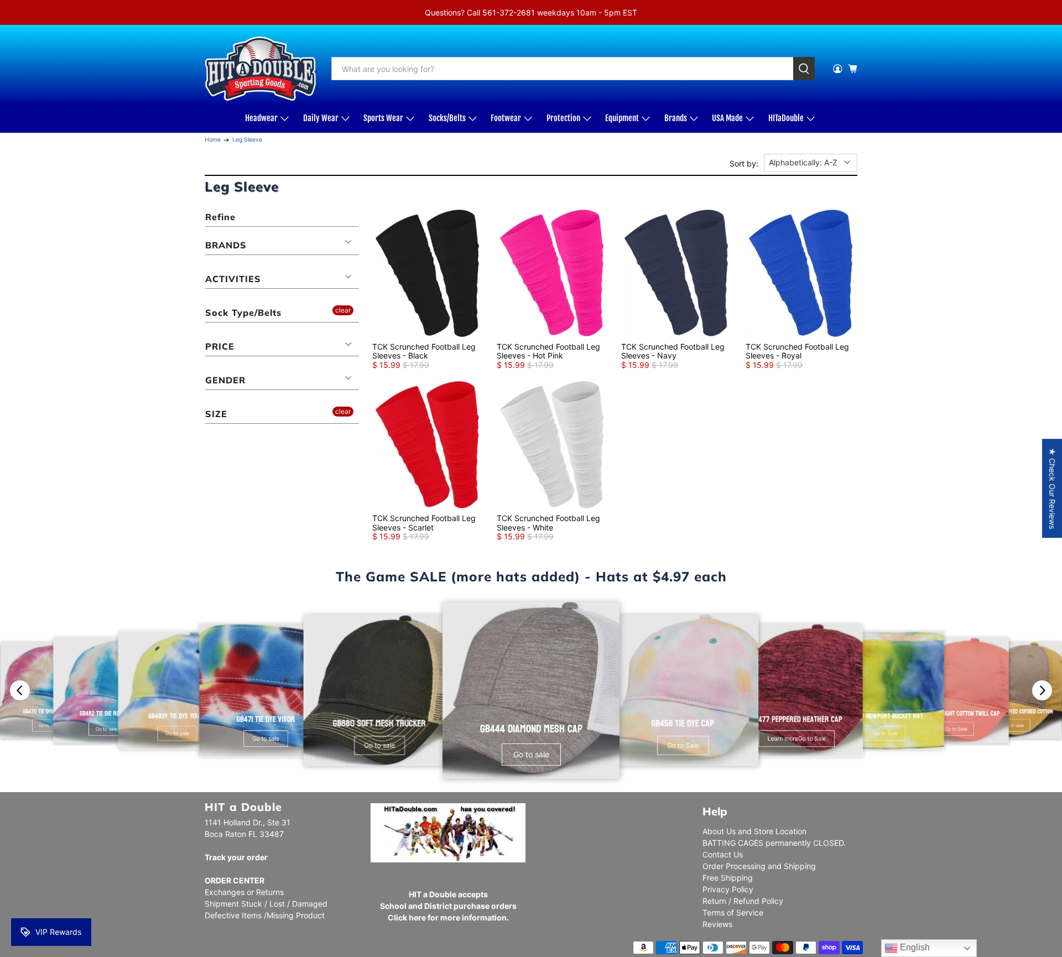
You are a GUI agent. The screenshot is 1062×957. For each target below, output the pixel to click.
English (914, 947)
